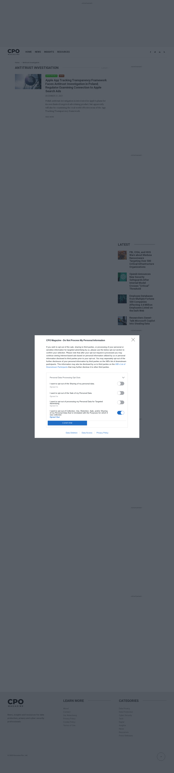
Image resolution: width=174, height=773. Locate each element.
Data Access (87, 433)
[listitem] (87, 377)
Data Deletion (71, 433)
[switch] (120, 383)
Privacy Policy (102, 433)
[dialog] (87, 386)
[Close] (134, 340)
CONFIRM (67, 423)
